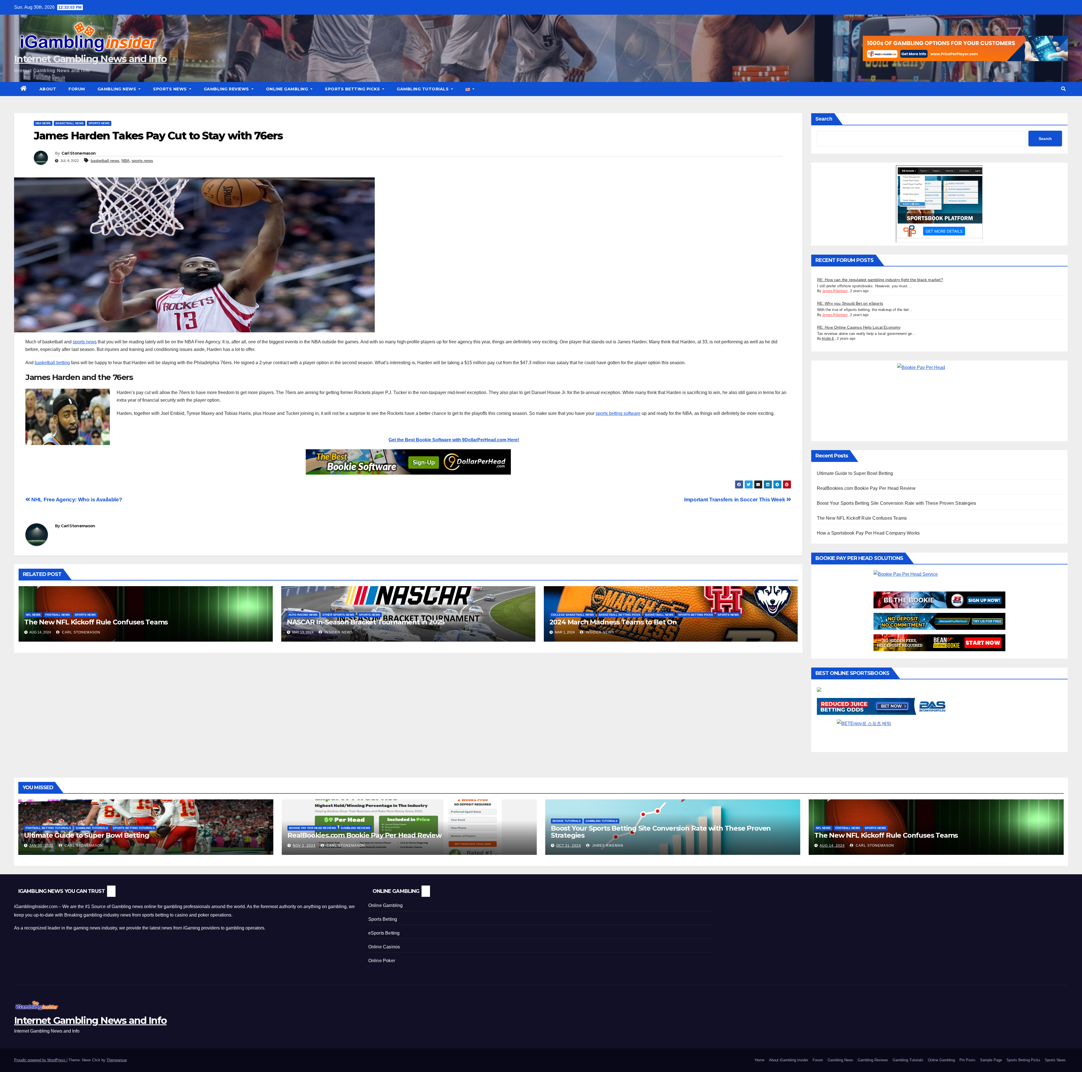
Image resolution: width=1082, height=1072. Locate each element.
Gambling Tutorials (423, 89)
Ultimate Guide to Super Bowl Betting (855, 473)
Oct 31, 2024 (568, 846)
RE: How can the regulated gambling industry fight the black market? (880, 279)
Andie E (828, 339)
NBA (125, 160)
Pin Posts (967, 1060)
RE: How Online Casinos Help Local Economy (859, 327)
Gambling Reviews (227, 89)
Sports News (170, 89)
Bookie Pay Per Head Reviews (312, 827)
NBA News (43, 123)
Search (823, 119)
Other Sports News (338, 614)
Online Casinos (384, 946)
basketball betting (52, 362)
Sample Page (991, 1060)
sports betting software (618, 413)
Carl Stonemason (78, 153)
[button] (1063, 88)
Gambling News (117, 89)
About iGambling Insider (788, 1060)
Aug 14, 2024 (832, 846)
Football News (57, 614)
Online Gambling (287, 89)
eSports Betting (384, 933)
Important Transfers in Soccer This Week (735, 499)
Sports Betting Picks (353, 89)
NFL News (33, 614)
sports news (142, 160)
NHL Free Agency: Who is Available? (76, 499)
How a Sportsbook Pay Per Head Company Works (868, 533)
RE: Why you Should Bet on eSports (850, 303)
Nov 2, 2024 (304, 846)
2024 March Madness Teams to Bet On (613, 622)
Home (759, 1060)
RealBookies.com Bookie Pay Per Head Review (866, 488)
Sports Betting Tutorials (134, 827)
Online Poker (381, 960)
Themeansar (117, 1060)
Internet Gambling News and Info (90, 59)
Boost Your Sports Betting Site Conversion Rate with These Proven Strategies (896, 503)
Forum (76, 89)
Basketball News (70, 123)
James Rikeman (835, 291)
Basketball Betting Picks (619, 614)
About (47, 89)
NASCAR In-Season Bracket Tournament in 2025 (365, 622)
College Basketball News (572, 614)
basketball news (105, 160)
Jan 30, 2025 (41, 846)
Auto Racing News (303, 614)
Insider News (338, 632)
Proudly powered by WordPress (40, 1060)
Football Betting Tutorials (48, 827)
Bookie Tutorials (567, 820)
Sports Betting (382, 919)
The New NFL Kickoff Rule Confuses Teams (96, 622)
